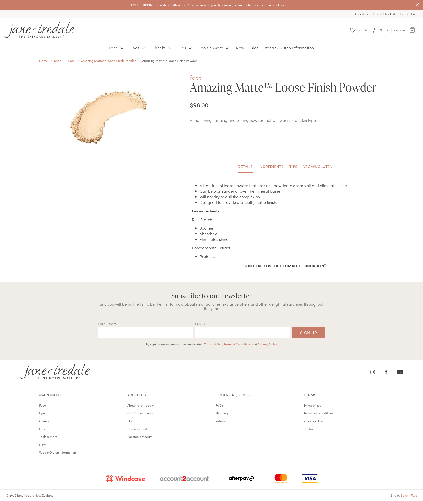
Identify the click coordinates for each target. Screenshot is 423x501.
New (240, 47)
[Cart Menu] (412, 30)
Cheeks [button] (159, 47)
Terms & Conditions (237, 344)
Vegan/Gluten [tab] (317, 166)
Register (399, 30)
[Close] (417, 5)
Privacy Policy (267, 344)
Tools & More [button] (211, 47)
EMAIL (200, 323)
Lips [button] (182, 47)
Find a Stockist (384, 13)
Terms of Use (213, 344)
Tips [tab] (293, 166)
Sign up (308, 332)
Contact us (408, 13)
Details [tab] (245, 166)
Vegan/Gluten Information (289, 47)
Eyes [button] (136, 47)
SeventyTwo (409, 495)
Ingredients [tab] (270, 166)
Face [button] (114, 47)
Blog (254, 47)
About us (361, 13)
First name (108, 323)
